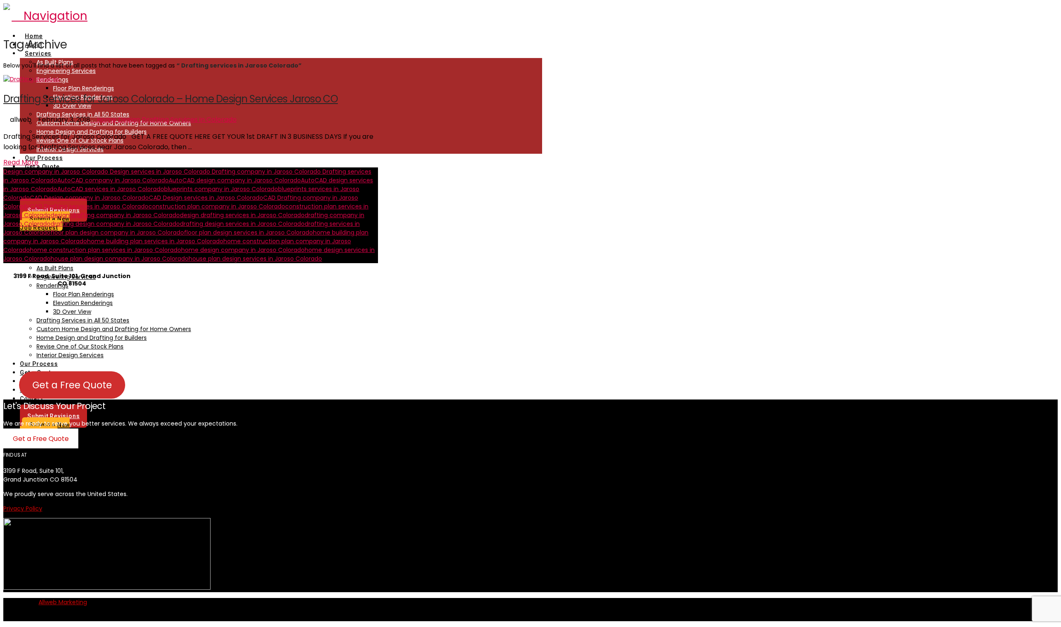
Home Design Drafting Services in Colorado (166, 119)
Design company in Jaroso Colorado (55, 171)
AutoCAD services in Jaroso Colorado (110, 189)
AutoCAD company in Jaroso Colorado (113, 180)
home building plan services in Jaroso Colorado (155, 241)
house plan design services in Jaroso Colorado (255, 258)
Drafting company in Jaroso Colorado (265, 171)
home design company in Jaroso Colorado (243, 250)
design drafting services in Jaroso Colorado (242, 215)
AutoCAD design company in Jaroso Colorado (235, 180)
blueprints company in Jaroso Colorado (221, 189)
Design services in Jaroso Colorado (159, 171)
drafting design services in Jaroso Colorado (242, 224)
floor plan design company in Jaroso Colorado (117, 232)
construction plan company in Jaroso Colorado (216, 206)
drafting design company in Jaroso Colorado (115, 224)
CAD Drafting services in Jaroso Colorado (89, 206)
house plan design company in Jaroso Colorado (120, 258)
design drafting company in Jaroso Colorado (115, 215)
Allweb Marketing (63, 602)
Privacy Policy (22, 508)
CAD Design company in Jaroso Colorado (89, 198)
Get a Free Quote (72, 385)
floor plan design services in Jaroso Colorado (248, 232)
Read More (21, 162)
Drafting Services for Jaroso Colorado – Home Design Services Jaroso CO (170, 99)
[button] (49, 16)
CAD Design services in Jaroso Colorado (206, 198)
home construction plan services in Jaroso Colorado (105, 250)
